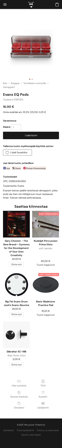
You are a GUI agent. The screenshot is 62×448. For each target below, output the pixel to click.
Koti (5, 83)
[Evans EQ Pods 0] (31, 49)
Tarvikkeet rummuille (34, 83)
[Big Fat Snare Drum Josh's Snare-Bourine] (16, 284)
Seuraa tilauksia (19, 396)
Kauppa (15, 83)
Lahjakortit (43, 407)
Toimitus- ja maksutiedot (48, 430)
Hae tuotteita (19, 385)
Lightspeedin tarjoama (31, 440)
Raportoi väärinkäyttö (31, 434)
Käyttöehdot (8, 430)
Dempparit (9, 87)
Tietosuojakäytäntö (25, 430)
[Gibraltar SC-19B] (16, 335)
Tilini (43, 385)
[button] (31, 4)
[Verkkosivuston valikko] (5, 4)
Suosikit (43, 396)
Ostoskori (19, 407)
